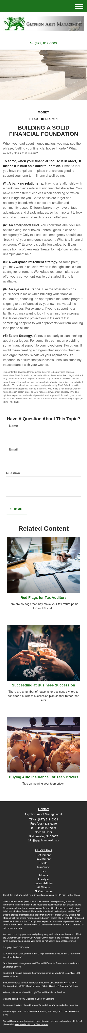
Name (13, 426)
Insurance (43, 867)
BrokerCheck (73, 894)
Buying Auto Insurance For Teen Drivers (43, 777)
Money (43, 875)
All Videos (43, 887)
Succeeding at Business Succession (43, 685)
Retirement (43, 855)
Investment (43, 859)
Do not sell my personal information (58, 940)
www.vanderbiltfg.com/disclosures (31, 1024)
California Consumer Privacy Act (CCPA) (27, 937)
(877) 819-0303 (46, 43)
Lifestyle (43, 879)
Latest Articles (44, 883)
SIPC (74, 982)
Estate (43, 863)
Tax (43, 871)
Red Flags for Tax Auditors (43, 598)
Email (13, 449)
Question (13, 473)
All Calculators (43, 891)
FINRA (67, 982)
